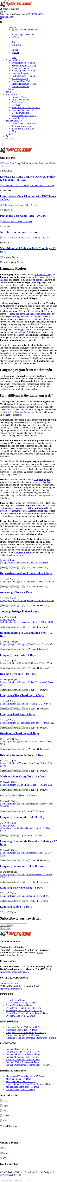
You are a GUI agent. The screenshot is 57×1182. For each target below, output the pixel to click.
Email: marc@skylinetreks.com (20, 987)
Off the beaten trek (20, 86)
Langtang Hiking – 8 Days (16, 906)
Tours (8, 91)
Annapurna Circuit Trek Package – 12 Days (26, 1032)
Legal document (19, 118)
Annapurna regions (18, 511)
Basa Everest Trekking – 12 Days (21, 1002)
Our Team (16, 105)
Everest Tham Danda (15, 1000)
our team (16, 295)
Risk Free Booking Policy (24, 115)
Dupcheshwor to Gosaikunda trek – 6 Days (26, 573)
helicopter (37, 280)
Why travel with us (20, 99)
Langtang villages (18, 332)
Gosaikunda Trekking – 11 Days (19, 733)
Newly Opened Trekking (23, 70)
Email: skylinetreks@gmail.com (21, 953)
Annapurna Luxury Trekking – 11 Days (24, 1027)
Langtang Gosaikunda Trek (38, 314)
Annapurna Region (20, 68)
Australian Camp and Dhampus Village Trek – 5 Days (31, 1038)
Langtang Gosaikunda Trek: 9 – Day (22, 817)
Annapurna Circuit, (32, 412)
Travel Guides (12, 120)
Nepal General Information (24, 123)
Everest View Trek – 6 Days (19, 1005)
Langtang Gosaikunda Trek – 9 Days (23, 1054)
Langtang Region (20, 73)
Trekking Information (21, 126)
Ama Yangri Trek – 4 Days (16, 592)
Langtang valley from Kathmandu (34, 353)
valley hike (43, 319)
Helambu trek (13, 314)
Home (3, 262)
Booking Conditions (21, 113)
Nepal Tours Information (23, 128)
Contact (9, 134)
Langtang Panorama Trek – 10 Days (22, 866)
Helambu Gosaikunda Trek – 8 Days (22, 754)
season (12, 490)
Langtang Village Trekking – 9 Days (22, 695)
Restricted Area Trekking (23, 76)
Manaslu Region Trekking (24, 65)
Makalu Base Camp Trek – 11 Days (22, 1087)
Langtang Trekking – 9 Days (17, 714)
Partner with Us (19, 102)
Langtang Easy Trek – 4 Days (18, 655)
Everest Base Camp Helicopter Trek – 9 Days (27, 1013)
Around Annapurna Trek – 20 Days (22, 1035)
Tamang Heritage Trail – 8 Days (19, 611)
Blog (14, 131)
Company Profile (19, 97)
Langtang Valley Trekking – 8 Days (21, 887)
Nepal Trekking (13, 60)
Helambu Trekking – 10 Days (18, 673)
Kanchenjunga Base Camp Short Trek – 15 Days (28, 1084)
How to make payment (22, 110)
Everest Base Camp (11, 412)
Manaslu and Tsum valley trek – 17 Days (25, 1076)
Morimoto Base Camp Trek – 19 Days (23, 776)
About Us (10, 94)
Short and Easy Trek (21, 81)
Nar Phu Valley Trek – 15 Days (20, 1089)
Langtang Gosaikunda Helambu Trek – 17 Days (28, 1065)
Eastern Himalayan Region (24, 84)
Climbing (10, 89)
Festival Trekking (20, 78)
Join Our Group (7, 17)
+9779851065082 (35, 14)
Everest (3, 511)
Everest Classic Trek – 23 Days (20, 1016)
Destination (11, 27)
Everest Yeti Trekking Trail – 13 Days (23, 1008)
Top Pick (10, 139)
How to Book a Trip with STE (26, 107)
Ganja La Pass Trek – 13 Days (18, 795)
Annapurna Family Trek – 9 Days (21, 1030)
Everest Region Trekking (23, 62)
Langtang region (42, 479)
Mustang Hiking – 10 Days (18, 1079)
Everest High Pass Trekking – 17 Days (24, 1010)
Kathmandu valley (42, 274)
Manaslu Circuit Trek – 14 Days (21, 1081)
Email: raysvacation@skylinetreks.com (26, 970)
